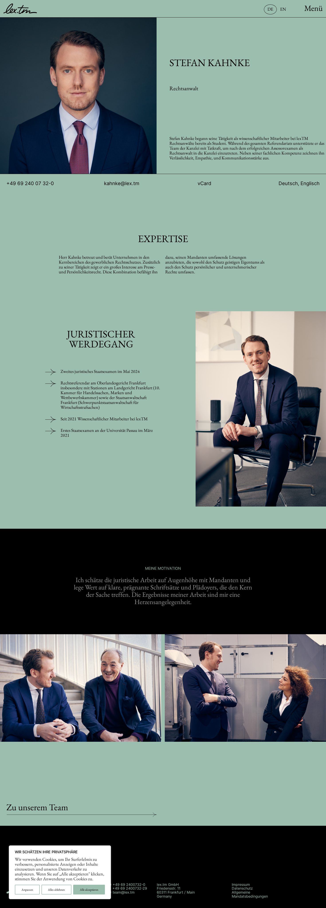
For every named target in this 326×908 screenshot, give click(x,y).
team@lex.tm (124, 892)
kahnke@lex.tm (121, 183)
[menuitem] (304, 13)
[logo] (31, 8)
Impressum (241, 884)
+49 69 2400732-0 (129, 884)
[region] (60, 872)
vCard (204, 183)
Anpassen (27, 890)
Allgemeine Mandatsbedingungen (250, 894)
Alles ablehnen (56, 890)
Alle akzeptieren (89, 890)
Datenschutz (242, 888)
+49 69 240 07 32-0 (30, 183)
